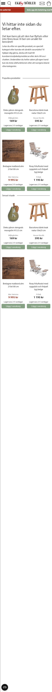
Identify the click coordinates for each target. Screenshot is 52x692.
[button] (3, 3)
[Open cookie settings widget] (4, 687)
